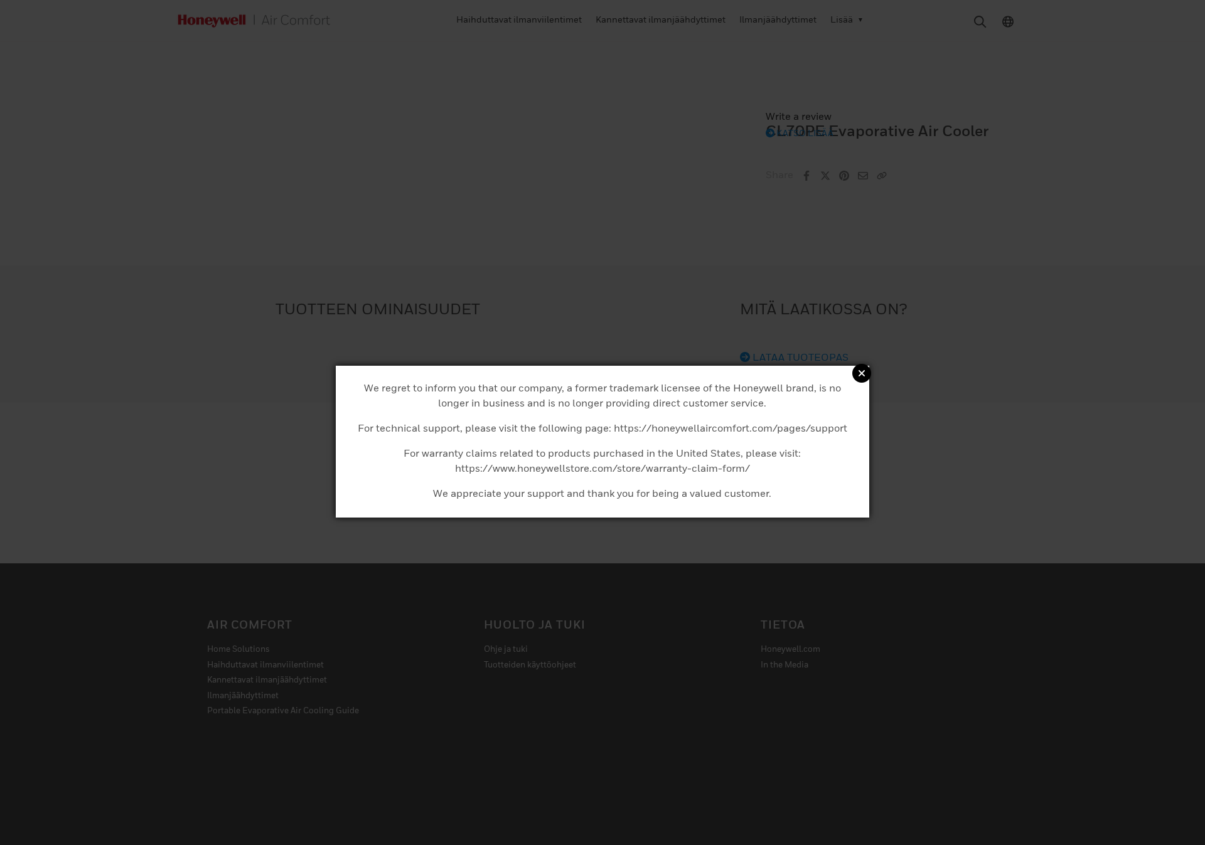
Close (861, 373)
